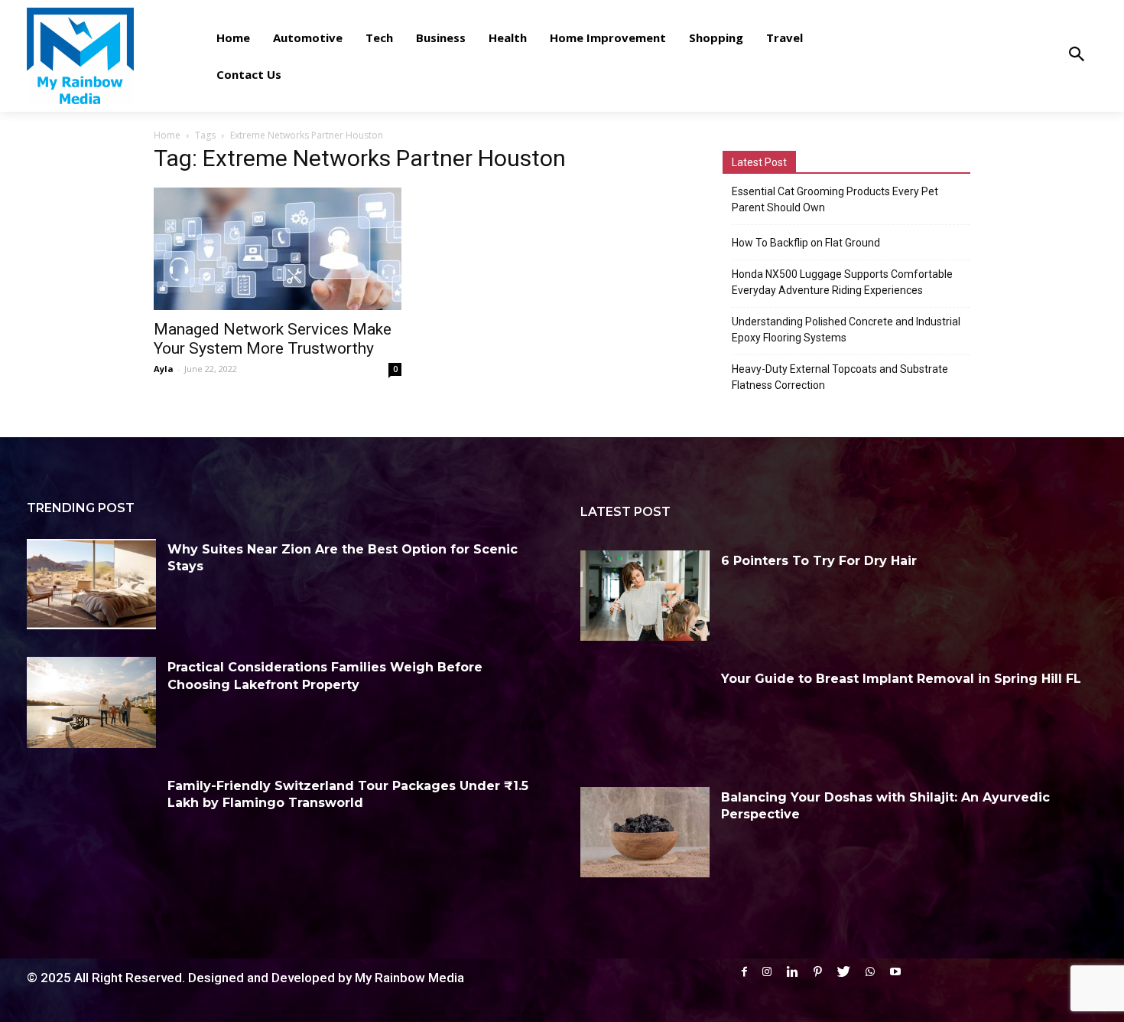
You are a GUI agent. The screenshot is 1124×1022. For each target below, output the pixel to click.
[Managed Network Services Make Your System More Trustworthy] (277, 249)
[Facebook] (744, 971)
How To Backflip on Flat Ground (806, 243)
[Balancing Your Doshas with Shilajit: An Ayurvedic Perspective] (645, 832)
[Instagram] (767, 971)
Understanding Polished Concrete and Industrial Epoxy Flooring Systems (846, 329)
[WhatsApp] (870, 971)
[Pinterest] (818, 971)
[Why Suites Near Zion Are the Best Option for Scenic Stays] (91, 584)
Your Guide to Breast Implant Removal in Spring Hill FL (901, 678)
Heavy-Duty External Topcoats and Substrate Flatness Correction (840, 377)
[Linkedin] (792, 971)
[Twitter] (844, 971)
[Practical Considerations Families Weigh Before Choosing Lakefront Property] (91, 702)
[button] (1076, 55)
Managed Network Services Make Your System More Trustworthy (272, 339)
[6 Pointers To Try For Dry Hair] (645, 595)
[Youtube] (895, 971)
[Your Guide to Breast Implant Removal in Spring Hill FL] (645, 713)
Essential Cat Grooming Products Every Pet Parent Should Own (835, 199)
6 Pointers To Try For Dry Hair (819, 560)
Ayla (164, 368)
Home (167, 135)
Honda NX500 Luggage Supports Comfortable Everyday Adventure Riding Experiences (842, 282)
